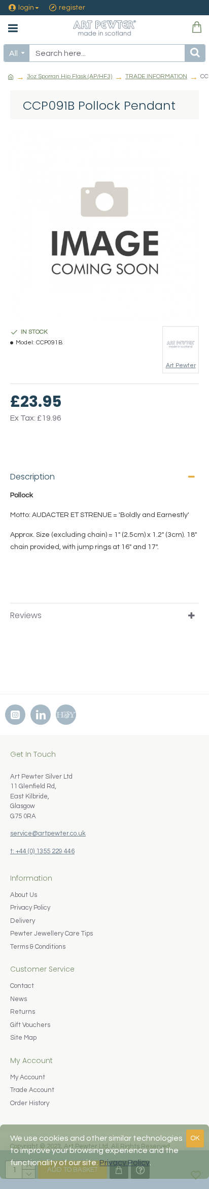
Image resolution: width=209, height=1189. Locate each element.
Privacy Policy (124, 1163)
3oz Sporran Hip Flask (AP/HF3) (69, 76)
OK (195, 1138)
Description (32, 477)
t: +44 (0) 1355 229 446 (42, 851)
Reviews (26, 615)
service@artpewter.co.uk (48, 833)
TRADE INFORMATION (156, 76)
